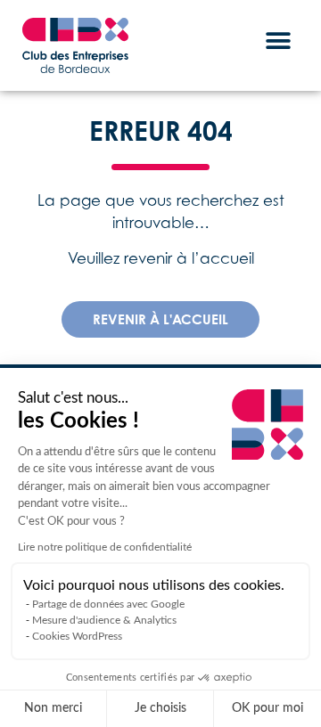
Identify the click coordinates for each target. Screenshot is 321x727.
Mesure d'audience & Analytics (104, 620)
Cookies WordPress (77, 636)
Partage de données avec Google (108, 604)
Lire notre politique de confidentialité (105, 547)
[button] (279, 40)
